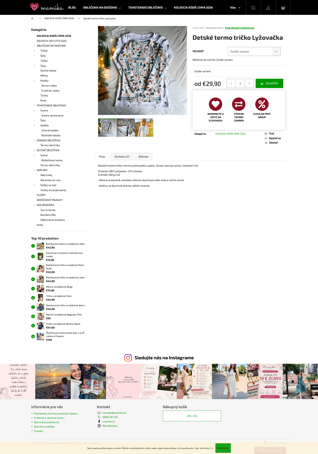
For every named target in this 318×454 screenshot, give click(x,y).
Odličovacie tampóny (52, 219)
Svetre (44, 110)
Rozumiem (223, 448)
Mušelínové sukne (52, 160)
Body (43, 100)
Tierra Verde (47, 209)
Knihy (40, 224)
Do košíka (272, 83)
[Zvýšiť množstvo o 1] (249, 83)
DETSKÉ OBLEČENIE (48, 150)
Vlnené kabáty (49, 130)
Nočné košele (48, 70)
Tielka (44, 60)
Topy (43, 65)
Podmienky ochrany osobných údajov (55, 413)
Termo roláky (49, 85)
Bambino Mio (48, 214)
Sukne (44, 155)
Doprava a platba (44, 426)
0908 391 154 (110, 417)
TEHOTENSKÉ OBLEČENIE (51, 105)
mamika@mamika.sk (114, 412)
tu (212, 448)
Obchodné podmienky (46, 422)
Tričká (44, 50)
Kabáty (44, 125)
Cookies (38, 430)
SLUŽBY (41, 194)
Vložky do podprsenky (53, 190)
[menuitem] (72, 7)
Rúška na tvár (48, 185)
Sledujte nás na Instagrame (164, 357)
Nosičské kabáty (51, 135)
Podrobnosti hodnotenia (239, 27)
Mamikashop (110, 425)
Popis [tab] (102, 156)
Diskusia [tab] (143, 156)
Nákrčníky (46, 175)
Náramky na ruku (50, 180)
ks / (192, 415)
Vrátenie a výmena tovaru (49, 417)
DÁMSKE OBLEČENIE (49, 140)
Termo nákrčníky (50, 145)
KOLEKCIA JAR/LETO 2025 (52, 40)
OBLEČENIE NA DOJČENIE (51, 45)
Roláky (44, 80)
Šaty (43, 55)
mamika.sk (108, 421)
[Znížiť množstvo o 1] (231, 83)
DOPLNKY (42, 170)
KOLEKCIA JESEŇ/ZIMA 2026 (54, 35)
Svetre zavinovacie (52, 115)
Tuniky (44, 95)
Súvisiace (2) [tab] (122, 156)
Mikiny (44, 75)
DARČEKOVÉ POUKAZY (50, 199)
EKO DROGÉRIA (45, 204)
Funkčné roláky (50, 90)
